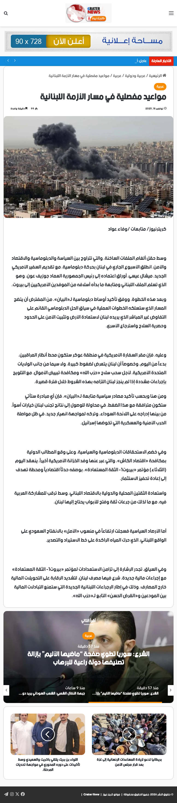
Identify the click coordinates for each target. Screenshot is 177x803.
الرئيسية (155, 76)
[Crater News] (88, 13)
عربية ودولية (135, 76)
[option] (88, 657)
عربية (117, 76)
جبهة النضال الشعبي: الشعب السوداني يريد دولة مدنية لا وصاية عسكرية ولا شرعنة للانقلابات (88, 658)
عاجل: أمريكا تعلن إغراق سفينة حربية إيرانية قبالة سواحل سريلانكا (99, 61)
